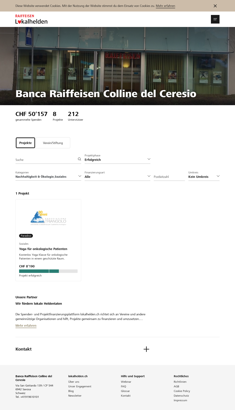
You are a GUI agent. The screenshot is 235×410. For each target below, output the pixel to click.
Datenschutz (181, 395)
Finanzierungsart (95, 172)
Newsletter (75, 395)
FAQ (123, 386)
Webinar (126, 381)
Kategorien (22, 172)
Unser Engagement (79, 386)
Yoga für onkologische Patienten (43, 249)
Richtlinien (180, 381)
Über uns (73, 381)
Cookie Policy (182, 391)
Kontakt (126, 395)
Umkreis (193, 172)
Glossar (125, 391)
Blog (71, 391)
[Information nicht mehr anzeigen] (215, 5)
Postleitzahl (161, 177)
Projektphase (92, 155)
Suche (19, 160)
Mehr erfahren (165, 6)
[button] (215, 19)
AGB (176, 386)
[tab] (25, 142)
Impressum (180, 400)
